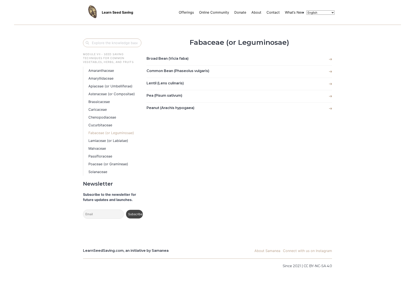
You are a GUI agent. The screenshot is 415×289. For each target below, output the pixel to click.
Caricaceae (97, 109)
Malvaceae (97, 148)
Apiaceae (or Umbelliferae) (110, 86)
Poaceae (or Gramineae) (108, 164)
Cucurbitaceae (100, 125)
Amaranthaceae (101, 70)
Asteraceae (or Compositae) (111, 94)
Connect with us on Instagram (307, 251)
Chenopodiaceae (102, 117)
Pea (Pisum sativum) (164, 95)
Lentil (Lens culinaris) (165, 83)
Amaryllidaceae (100, 78)
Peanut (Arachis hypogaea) (170, 108)
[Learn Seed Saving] (83, 12)
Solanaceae (97, 172)
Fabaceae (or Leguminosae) (111, 133)
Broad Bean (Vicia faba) (167, 58)
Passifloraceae (100, 156)
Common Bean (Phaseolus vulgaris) (178, 71)
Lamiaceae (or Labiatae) (108, 140)
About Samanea (267, 251)
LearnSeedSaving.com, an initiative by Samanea (126, 251)
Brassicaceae (99, 102)
